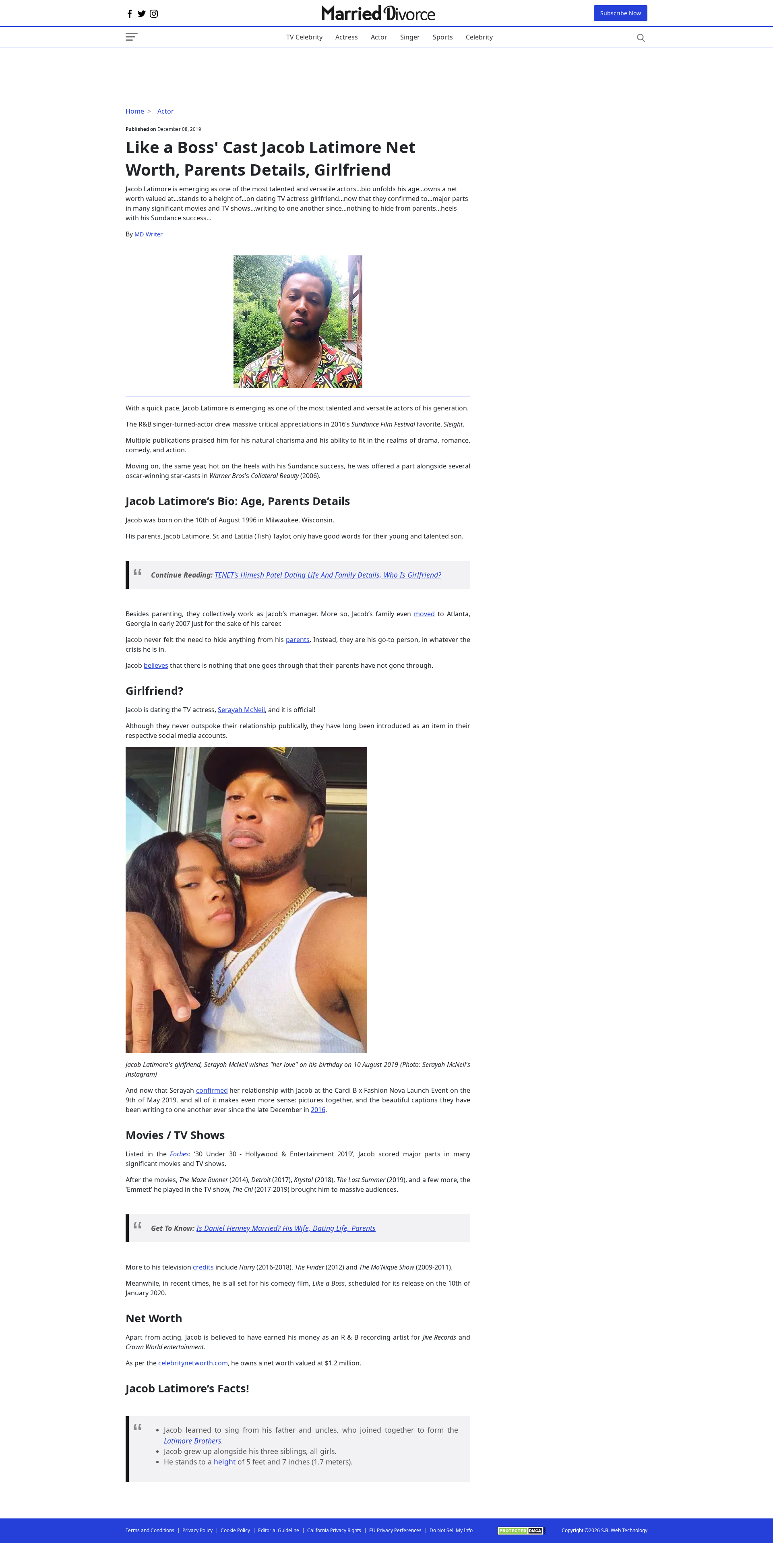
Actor (379, 37)
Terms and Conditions (150, 1530)
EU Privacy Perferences (395, 1530)
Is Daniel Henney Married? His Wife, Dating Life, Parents (286, 1228)
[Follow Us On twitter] (142, 13)
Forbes (179, 1153)
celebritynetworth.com (193, 1363)
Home (135, 111)
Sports (443, 37)
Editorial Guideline (278, 1530)
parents (298, 639)
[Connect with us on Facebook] (130, 13)
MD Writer (148, 234)
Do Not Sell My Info (451, 1530)
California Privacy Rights (334, 1530)
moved (424, 613)
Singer (410, 37)
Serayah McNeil (241, 709)
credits (203, 1267)
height (225, 1461)
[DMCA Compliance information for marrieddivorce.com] (521, 1530)
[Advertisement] (190, 64)
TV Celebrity (304, 37)
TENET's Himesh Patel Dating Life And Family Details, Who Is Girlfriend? (328, 575)
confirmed (212, 1090)
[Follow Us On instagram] (154, 13)
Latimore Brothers (192, 1441)
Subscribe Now (620, 13)
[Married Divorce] (378, 13)
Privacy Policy (197, 1530)
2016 (318, 1109)
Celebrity (479, 37)
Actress (346, 37)
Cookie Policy (235, 1530)
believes (156, 665)
